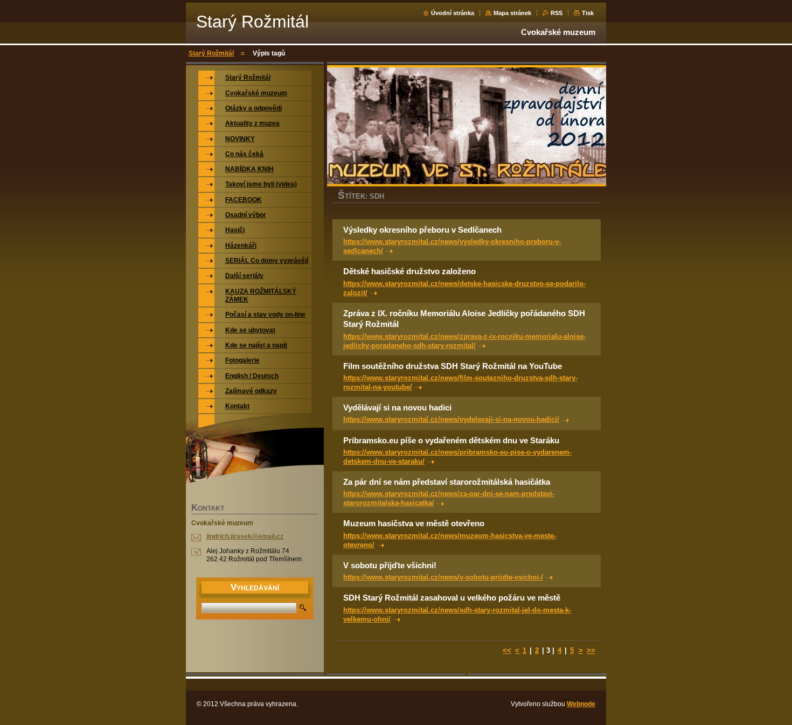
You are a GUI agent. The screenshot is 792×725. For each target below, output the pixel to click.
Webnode (581, 704)
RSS (556, 13)
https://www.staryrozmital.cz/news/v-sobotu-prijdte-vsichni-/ (443, 577)
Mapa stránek (512, 13)
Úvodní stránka (452, 13)
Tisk (588, 13)
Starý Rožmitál (211, 53)
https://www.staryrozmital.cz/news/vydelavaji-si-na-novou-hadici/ (451, 419)
